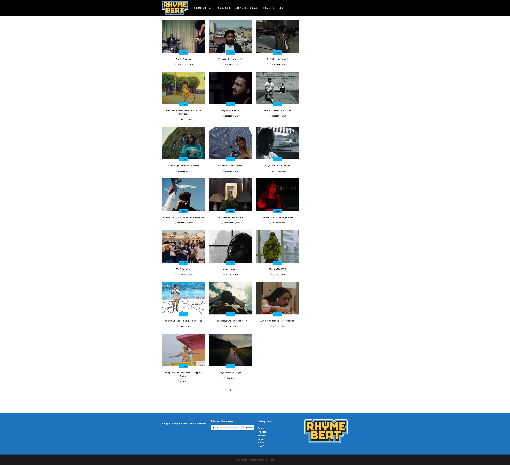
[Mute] (247, 428)
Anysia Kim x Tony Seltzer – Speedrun (277, 321)
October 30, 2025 (231, 116)
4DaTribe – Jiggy (183, 269)
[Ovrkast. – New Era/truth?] (230, 36)
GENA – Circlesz (183, 59)
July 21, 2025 (185, 381)
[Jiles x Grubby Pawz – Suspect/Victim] (230, 298)
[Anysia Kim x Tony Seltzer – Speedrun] (277, 298)
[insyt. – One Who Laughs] (230, 349)
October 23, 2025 (185, 171)
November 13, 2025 (185, 64)
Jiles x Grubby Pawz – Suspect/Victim (230, 321)
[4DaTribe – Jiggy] (183, 246)
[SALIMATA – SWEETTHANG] (230, 142)
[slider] (251, 427)
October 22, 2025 (231, 171)
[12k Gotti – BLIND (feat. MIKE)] (277, 87)
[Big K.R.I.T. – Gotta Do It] (277, 36)
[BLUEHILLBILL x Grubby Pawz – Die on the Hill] (183, 194)
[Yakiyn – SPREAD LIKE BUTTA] (277, 142)
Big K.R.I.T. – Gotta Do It (277, 59)
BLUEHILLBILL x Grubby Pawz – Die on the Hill (183, 217)
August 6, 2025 (232, 326)
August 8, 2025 (278, 274)
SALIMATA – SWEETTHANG (230, 165)
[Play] (214, 428)
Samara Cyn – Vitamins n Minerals (183, 165)
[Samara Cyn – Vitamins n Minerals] (183, 142)
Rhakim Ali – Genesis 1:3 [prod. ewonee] (183, 321)
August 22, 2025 (185, 274)
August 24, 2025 (279, 223)
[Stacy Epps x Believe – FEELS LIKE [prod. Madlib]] (183, 349)
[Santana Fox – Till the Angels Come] (277, 194)
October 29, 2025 (278, 116)
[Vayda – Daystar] (230, 246)
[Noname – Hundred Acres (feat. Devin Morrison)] (183, 87)
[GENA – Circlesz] (183, 36)
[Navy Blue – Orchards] (230, 87)
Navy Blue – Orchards (230, 110)
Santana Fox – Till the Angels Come (277, 217)
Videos (261, 442)
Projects (262, 431)
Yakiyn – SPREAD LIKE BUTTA (277, 165)
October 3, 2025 (279, 171)
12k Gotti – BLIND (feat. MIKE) (277, 110)
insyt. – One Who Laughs (230, 372)
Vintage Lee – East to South (230, 217)
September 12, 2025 (185, 223)
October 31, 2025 (185, 119)
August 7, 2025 (185, 326)
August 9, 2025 (232, 274)
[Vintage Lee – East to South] (230, 194)
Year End (262, 446)
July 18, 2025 (231, 378)
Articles (261, 428)
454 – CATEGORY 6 (277, 269)
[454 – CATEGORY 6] (277, 246)
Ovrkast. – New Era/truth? (230, 59)
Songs (261, 439)
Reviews (262, 435)
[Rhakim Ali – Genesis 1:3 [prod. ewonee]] (183, 298)
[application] (232, 428)
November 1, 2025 (232, 64)
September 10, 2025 (232, 223)
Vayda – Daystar (230, 269)
